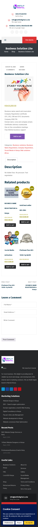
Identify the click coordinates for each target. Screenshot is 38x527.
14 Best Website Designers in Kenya (12, 442)
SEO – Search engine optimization (14, 404)
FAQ (4, 472)
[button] (30, 80)
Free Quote (29, 40)
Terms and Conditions (28, 482)
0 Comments (10, 69)
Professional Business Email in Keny (13, 450)
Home (6, 52)
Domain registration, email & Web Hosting (16, 408)
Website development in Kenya (13, 418)
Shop (13, 52)
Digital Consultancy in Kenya (12, 411)
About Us (24, 465)
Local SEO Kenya (8, 475)
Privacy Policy (25, 485)
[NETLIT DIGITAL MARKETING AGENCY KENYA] (19, 7)
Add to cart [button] (10, 225)
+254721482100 (21, 14)
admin (22, 67)
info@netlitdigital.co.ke (21, 20)
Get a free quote (26, 489)
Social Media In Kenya (12, 150)
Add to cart (17, 136)
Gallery (23, 472)
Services (23, 468)
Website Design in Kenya (11, 401)
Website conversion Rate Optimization (15, 422)
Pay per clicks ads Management (13, 415)
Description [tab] (11, 160)
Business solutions (19, 145)
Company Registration (25, 148)
